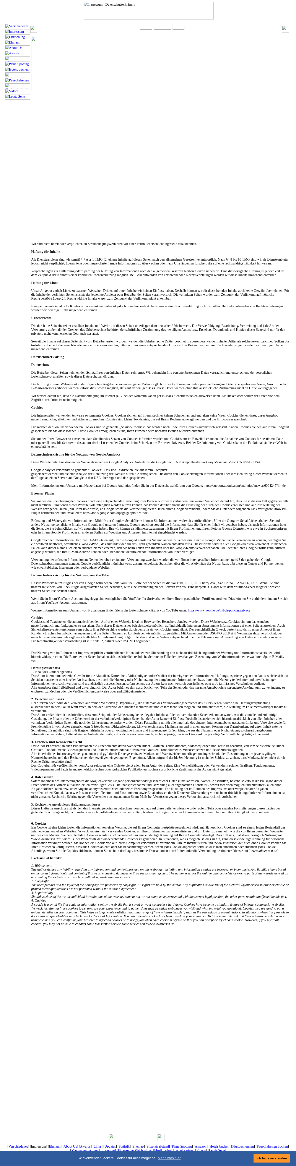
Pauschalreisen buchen (272, 1146)
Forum (178, 27)
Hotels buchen (219, 1146)
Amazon (201, 1146)
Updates (110, 1146)
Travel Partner (183, 1150)
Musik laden (162, 1150)
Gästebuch (162, 27)
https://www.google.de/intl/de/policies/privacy (219, 610)
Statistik (124, 1146)
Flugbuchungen (243, 1146)
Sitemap (138, 1146)
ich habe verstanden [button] (272, 1158)
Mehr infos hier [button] (169, 1158)
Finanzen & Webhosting (134, 1150)
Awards (85, 1146)
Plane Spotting (182, 1146)
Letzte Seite (217, 1150)
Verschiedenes (18, 1146)
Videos (201, 1150)
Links (97, 1146)
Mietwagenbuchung (85, 1150)
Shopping (108, 1150)
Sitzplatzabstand (158, 1146)
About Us (70, 1146)
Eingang (54, 1146)
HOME (146, 27)
